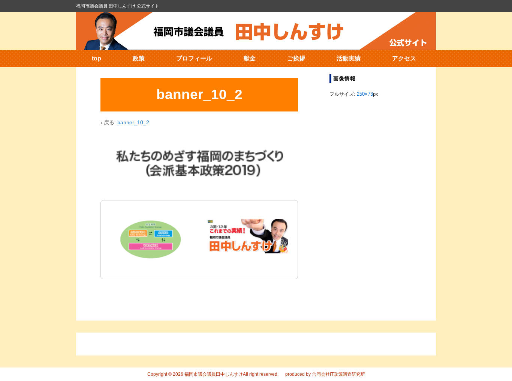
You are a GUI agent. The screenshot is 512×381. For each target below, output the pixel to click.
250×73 (365, 94)
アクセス (404, 58)
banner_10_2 (133, 122)
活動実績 (349, 58)
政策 (139, 58)
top (96, 58)
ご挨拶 (296, 58)
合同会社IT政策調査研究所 (338, 374)
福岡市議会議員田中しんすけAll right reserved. (230, 374)
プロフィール (194, 58)
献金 (250, 58)
